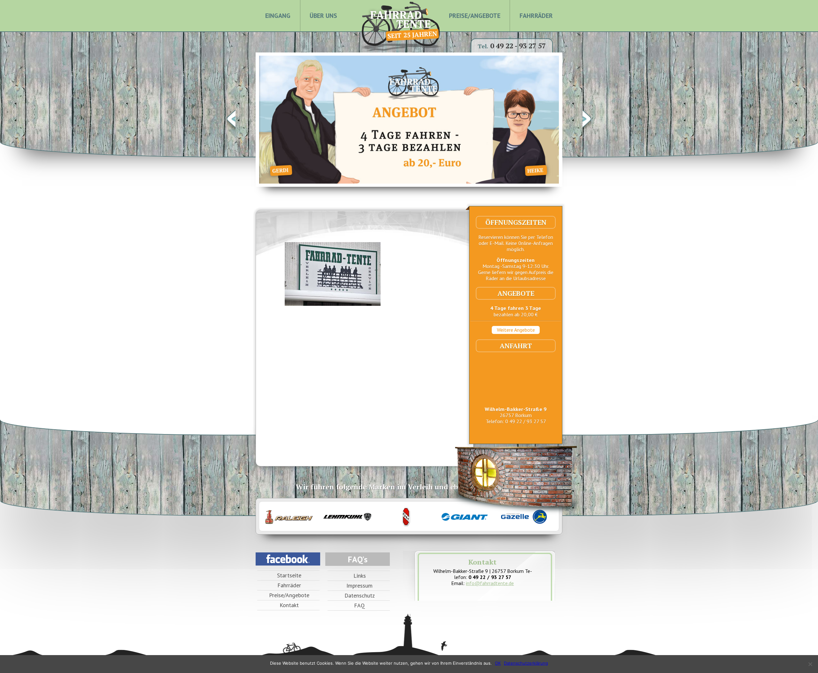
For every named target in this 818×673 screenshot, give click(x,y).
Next (587, 120)
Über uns (323, 16)
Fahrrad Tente (399, 20)
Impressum (359, 585)
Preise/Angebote (474, 16)
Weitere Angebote (516, 330)
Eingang (277, 16)
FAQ (359, 605)
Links (359, 575)
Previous (231, 120)
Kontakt (289, 605)
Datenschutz (359, 595)
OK (498, 663)
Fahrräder (536, 16)
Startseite (289, 575)
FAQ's (358, 559)
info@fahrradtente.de (490, 583)
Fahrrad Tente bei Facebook (288, 559)
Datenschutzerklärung (526, 663)
